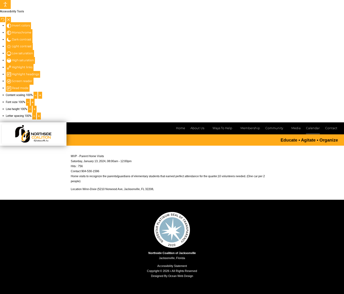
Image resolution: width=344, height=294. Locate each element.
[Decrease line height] (30, 109)
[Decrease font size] (28, 102)
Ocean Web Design (180, 276)
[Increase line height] (35, 109)
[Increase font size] (33, 102)
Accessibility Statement (172, 265)
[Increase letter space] (39, 116)
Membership (250, 128)
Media (296, 128)
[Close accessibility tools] (8, 19)
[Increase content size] (40, 95)
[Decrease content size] (35, 95)
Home (180, 128)
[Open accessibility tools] (5, 4)
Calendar (313, 128)
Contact (331, 128)
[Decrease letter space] (34, 116)
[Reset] (2, 19)
